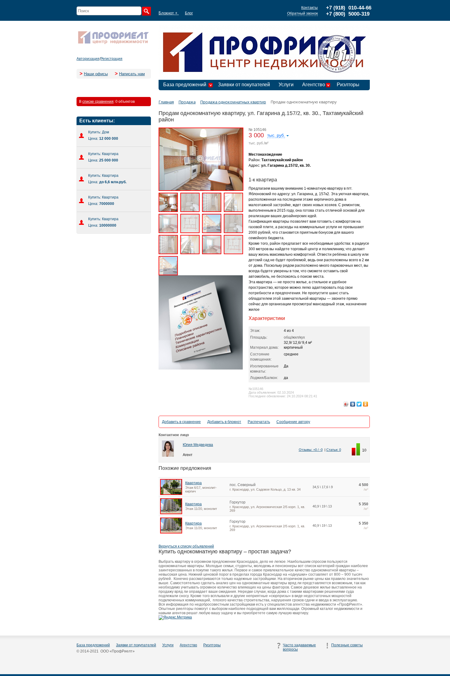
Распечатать (259, 422)
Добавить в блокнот (224, 422)
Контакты (309, 8)
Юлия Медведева (198, 445)
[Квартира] (171, 494)
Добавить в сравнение (181, 422)
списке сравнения (98, 101)
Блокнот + (169, 13)
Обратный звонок (302, 13)
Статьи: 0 (333, 449)
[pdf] (201, 368)
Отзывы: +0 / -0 (311, 449)
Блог (189, 13)
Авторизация (88, 59)
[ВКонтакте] (353, 404)
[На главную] (113, 43)
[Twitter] (359, 404)
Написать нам (132, 74)
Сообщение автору (293, 422)
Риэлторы (348, 84)
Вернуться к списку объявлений (186, 546)
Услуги (286, 84)
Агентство (313, 84)
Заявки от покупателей (244, 84)
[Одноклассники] (365, 404)
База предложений (184, 84)
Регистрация (111, 59)
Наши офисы (96, 74)
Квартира (193, 483)
